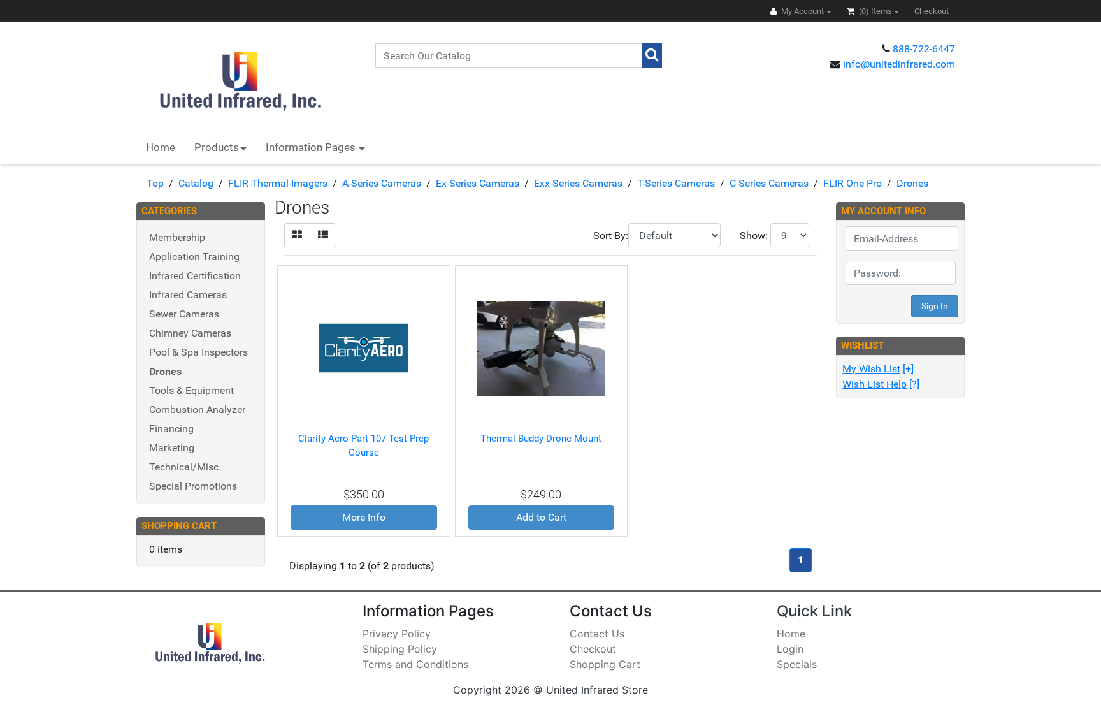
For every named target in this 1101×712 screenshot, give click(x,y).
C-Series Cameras (769, 183)
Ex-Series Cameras (477, 183)
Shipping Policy (400, 649)
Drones (912, 183)
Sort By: (610, 235)
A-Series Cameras (381, 183)
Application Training (194, 257)
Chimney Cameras (190, 333)
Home (160, 147)
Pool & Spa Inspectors (198, 352)
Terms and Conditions (415, 664)
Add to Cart (541, 517)
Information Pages (312, 147)
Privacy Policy (397, 633)
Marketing (171, 448)
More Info (363, 517)
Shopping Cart (605, 664)
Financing (171, 429)
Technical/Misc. (185, 467)
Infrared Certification (195, 276)
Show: (754, 235)
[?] (880, 384)
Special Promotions (193, 486)
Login (790, 649)
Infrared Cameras (188, 295)
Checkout (593, 649)
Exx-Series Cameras (578, 183)
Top (155, 183)
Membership (177, 237)
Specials (797, 664)
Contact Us (597, 633)
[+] (878, 369)
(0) (874, 11)
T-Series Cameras (676, 183)
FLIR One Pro (852, 183)
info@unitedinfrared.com (899, 64)
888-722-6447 (924, 49)
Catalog (195, 183)
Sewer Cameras (184, 314)
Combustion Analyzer (197, 409)
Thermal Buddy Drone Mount (540, 438)
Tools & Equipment (191, 390)
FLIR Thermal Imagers (277, 183)
